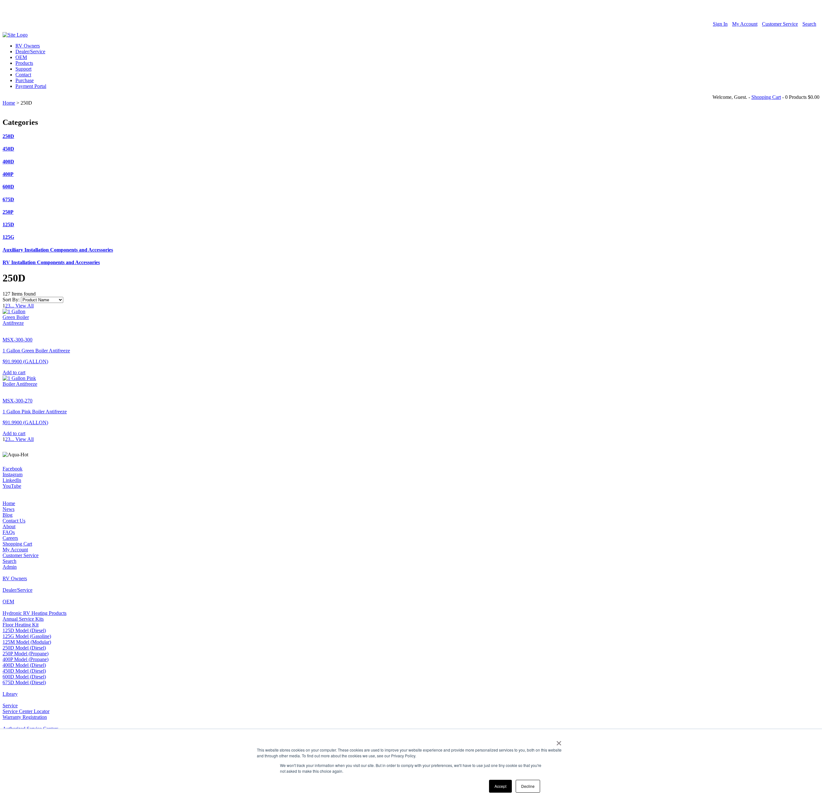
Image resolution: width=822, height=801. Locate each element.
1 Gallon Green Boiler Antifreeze (36, 350)
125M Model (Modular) (27, 642)
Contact (23, 74)
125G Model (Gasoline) (27, 636)
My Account (744, 24)
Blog (8, 515)
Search (809, 24)
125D (8, 224)
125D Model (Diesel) (24, 630)
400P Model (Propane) (25, 659)
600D (8, 186)
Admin (10, 567)
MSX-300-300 (17, 339)
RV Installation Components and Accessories (51, 262)
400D (8, 161)
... (12, 305)
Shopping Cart (766, 97)
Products (24, 63)
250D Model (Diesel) (24, 647)
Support (23, 69)
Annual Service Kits (23, 619)
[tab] (411, 136)
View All (24, 305)
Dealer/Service (30, 51)
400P (8, 174)
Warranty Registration (25, 717)
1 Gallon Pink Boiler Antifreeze (35, 411)
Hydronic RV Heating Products (34, 613)
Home (9, 103)
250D (8, 136)
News (8, 509)
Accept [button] (500, 786)
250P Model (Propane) (25, 653)
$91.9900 (25, 361)
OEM (21, 57)
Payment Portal (30, 86)
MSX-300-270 (17, 400)
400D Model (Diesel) (24, 665)
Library (10, 694)
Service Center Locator (26, 711)
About (9, 526)
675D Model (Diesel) (24, 682)
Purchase (24, 80)
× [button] (559, 741)
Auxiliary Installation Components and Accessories (58, 250)
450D (8, 148)
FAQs (9, 532)
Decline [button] (528, 786)
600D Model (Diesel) (24, 676)
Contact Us (14, 520)
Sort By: (11, 299)
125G (8, 237)
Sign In (720, 24)
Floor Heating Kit (21, 624)
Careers (10, 538)
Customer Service (780, 24)
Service (10, 705)
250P (8, 212)
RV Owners (27, 45)
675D (8, 199)
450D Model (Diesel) (24, 671)
